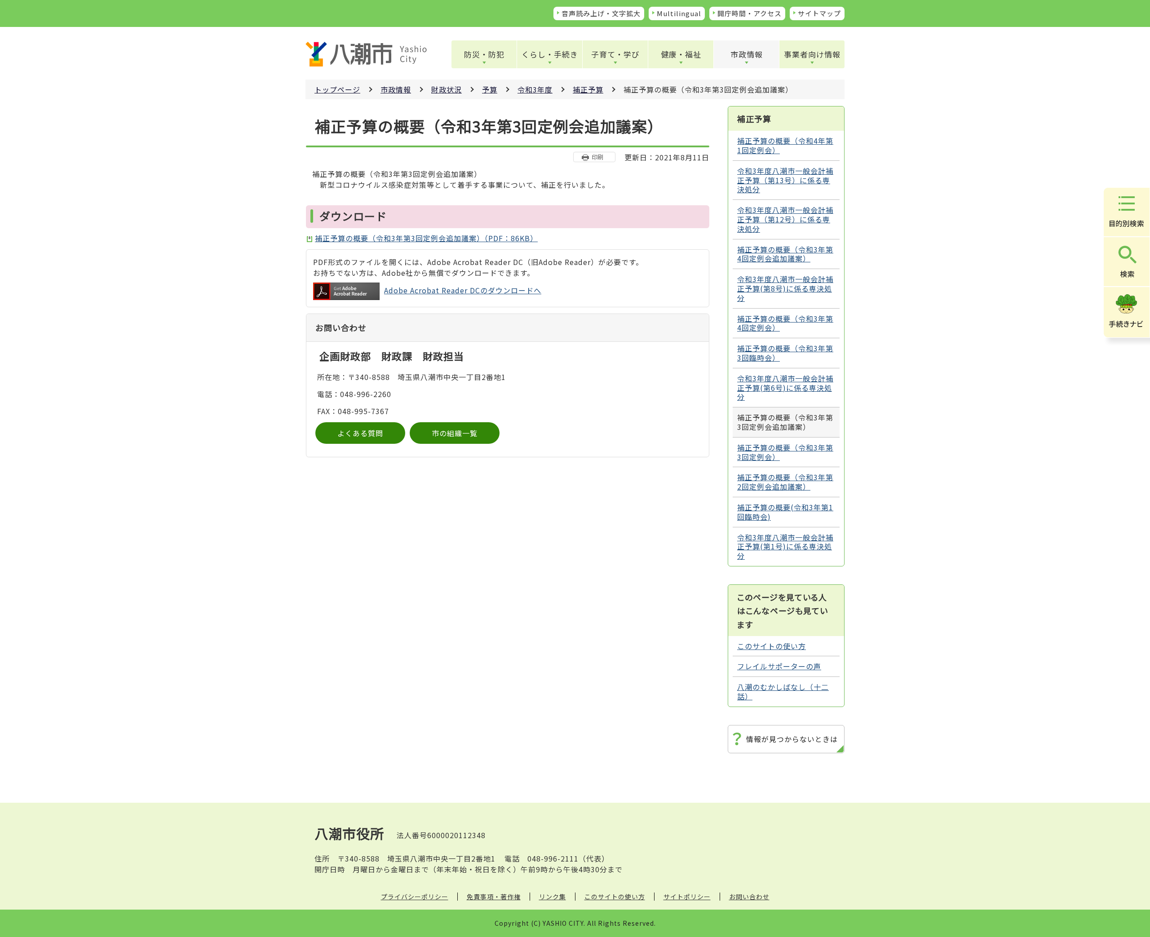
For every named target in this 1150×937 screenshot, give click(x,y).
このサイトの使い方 (771, 646)
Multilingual (679, 13)
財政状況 (446, 89)
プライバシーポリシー (414, 897)
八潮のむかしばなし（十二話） (783, 691)
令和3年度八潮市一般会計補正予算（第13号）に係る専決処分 (785, 180)
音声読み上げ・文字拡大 (601, 13)
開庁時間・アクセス (749, 13)
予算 (489, 89)
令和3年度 (535, 89)
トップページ (337, 89)
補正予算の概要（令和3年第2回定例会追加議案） (785, 482)
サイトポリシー (687, 897)
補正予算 (588, 89)
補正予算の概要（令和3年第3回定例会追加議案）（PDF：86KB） (426, 238)
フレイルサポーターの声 (779, 666)
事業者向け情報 (812, 54)
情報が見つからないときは (792, 739)
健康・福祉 (681, 54)
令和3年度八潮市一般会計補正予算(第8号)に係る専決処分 (785, 288)
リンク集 (552, 897)
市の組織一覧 (455, 433)
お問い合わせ (749, 897)
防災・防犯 (484, 54)
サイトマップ (819, 13)
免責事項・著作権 (494, 897)
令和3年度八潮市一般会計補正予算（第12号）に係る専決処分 (785, 219)
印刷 (597, 157)
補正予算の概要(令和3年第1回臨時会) (785, 512)
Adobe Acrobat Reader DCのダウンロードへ (462, 290)
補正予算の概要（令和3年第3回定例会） (785, 452)
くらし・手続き (550, 54)
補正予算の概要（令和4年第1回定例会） (785, 145)
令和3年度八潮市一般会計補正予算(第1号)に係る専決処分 (785, 546)
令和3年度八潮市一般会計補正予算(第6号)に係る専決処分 (785, 387)
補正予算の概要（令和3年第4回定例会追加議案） (785, 254)
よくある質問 (360, 433)
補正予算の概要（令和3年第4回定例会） (785, 323)
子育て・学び (615, 54)
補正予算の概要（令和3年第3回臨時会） (785, 353)
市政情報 (746, 54)
